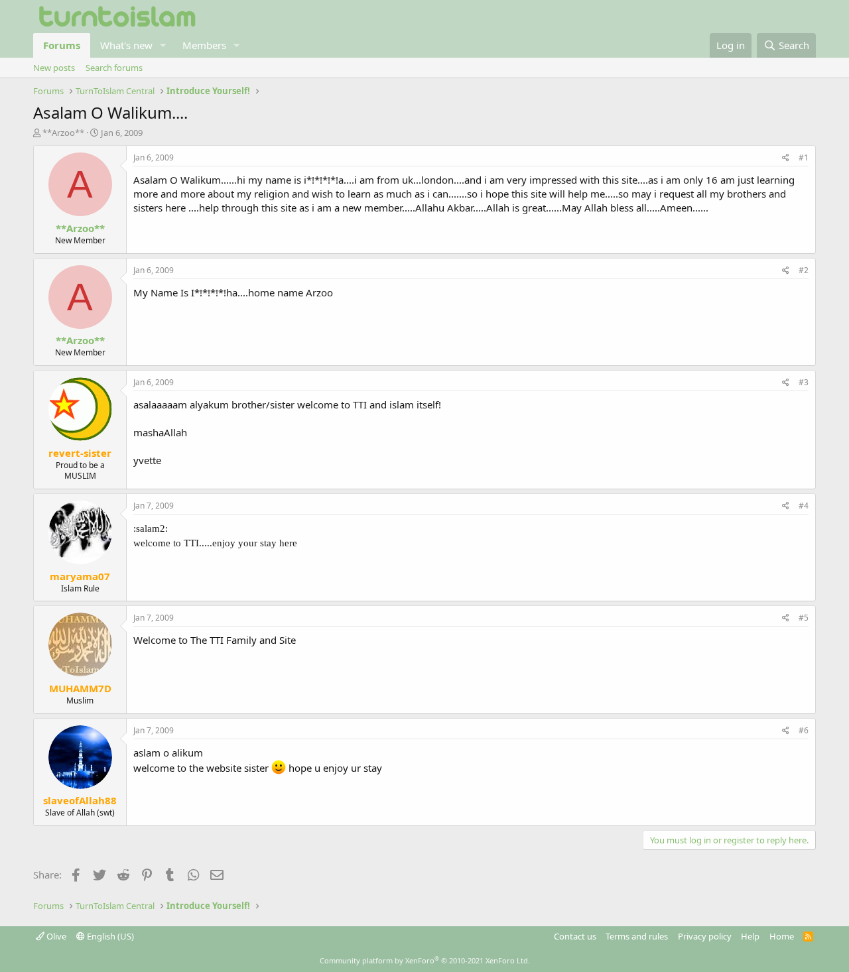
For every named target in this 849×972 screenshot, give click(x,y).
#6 (804, 730)
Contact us (575, 936)
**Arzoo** (63, 133)
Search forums (114, 68)
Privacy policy (705, 936)
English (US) (109, 936)
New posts (54, 68)
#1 (804, 157)
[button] (163, 45)
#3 (804, 382)
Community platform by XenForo (425, 960)
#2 (804, 270)
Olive (55, 936)
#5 (804, 617)
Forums (61, 45)
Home (781, 936)
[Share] (785, 158)
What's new (126, 45)
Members (204, 45)
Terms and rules (637, 936)
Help (750, 936)
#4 (804, 505)
